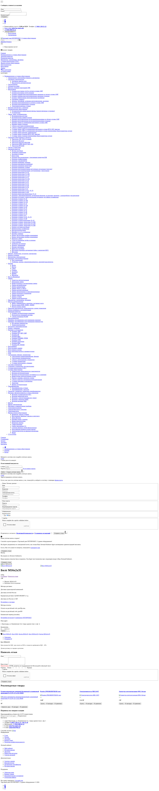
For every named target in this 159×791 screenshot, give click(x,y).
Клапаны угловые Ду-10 (19, 199)
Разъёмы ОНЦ (16, 340)
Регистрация (12, 33)
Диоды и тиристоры (14, 147)
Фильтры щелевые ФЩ (19, 401)
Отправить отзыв (6, 681)
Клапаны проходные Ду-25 (20, 182)
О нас (6, 735)
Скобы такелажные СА (19, 426)
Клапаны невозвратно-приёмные (22, 164)
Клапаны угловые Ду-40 (19, 212)
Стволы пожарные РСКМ (20, 316)
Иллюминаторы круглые (19, 116)
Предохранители (13, 318)
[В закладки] (7, 631)
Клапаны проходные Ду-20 (20, 180)
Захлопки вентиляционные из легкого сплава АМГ (28, 102)
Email (2, 11)
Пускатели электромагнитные (17, 326)
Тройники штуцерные (19, 243)
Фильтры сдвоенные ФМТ (20, 399)
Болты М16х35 (23, 634)
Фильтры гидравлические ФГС (21, 394)
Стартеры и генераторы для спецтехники (21, 366)
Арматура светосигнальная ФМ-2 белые (132, 691)
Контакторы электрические (16, 257)
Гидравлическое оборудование (17, 109)
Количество (4, 627)
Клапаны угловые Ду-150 (20, 205)
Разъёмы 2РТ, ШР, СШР (19, 333)
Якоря (14, 432)
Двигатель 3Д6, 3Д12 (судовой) (21, 139)
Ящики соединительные (19, 384)
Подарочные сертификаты (12, 764)
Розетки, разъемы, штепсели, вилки (23, 378)
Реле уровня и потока (15, 350)
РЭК (9, 353)
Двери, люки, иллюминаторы (17, 114)
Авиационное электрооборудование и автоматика (24, 78)
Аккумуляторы (12, 84)
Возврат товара (9, 774)
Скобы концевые (17, 424)
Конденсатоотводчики (19, 230)
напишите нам (35, 547)
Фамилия (5, 489)
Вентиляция (12, 89)
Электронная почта (8, 492)
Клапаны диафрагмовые (19, 159)
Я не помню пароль (29, 468)
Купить (3, 631)
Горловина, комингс (18, 99)
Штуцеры (15, 252)
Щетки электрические (15, 404)
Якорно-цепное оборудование (17, 413)
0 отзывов (4, 576)
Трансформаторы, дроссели (20, 389)
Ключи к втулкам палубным (20, 227)
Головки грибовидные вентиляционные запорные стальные (31, 96)
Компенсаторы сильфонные (20, 228)
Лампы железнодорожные (20, 290)
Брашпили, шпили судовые (20, 414)
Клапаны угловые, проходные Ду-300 (23, 225)
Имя (2, 9)
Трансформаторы (13, 386)
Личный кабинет (9, 31)
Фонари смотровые (18, 247)
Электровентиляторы (15, 408)
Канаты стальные (13, 255)
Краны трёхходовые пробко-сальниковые (25, 237)
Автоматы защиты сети (19, 81)
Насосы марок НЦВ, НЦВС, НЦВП (23, 305)
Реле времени (12, 346)
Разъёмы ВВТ (16, 336)
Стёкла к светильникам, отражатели (23, 359)
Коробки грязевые (17, 233)
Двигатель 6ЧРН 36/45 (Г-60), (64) (22, 144)
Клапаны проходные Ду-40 (20, 185)
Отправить (4, 17)
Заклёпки (15, 272)
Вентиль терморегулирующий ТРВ (19, 88)
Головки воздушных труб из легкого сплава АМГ (27, 91)
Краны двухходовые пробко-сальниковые (25, 235)
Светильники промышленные (21, 358)
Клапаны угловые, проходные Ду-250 (23, 224)
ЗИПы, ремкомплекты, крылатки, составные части (28, 303)
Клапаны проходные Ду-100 (21, 174)
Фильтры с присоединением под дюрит (24, 398)
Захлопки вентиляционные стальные (23, 104)
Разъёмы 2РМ (16, 331)
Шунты (10, 403)
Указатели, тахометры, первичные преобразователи (24, 391)
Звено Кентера (16, 418)
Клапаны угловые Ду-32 (19, 210)
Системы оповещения (15, 364)
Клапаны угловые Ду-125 (20, 202)
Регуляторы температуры (20, 323)
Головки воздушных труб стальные (23, 93)
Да (5, 515)
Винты (14, 267)
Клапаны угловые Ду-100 (20, 200)
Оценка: (3, 667)
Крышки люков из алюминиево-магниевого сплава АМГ (30, 122)
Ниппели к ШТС (17, 238)
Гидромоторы (16, 112)
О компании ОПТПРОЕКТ (23, 617)
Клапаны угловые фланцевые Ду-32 (23, 220)
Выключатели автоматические (21, 83)
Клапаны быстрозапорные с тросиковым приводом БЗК (29, 157)
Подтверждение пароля (9, 507)
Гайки (14, 268)
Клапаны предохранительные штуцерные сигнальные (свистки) (32, 169)
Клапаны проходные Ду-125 (21, 175)
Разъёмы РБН (16, 343)
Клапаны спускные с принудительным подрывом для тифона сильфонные (35, 197)
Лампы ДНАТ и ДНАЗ (19, 288)
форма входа (59, 480)
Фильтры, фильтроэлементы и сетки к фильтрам (23, 393)
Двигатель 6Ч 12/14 (18, 141)
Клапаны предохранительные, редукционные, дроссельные (30, 170)
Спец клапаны (16, 242)
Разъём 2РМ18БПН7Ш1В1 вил (50, 691)
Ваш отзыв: (4, 664)
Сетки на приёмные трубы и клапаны (24, 240)
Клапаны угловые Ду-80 (19, 219)
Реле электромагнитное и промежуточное (21, 351)
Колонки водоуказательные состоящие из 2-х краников (29, 374)
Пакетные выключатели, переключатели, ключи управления (27, 308)
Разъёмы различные (18, 341)
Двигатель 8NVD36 (18, 146)
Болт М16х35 (7, 634)
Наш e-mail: (14, 28)
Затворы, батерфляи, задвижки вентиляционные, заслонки (30, 101)
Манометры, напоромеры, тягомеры (19, 300)
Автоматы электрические (16, 79)
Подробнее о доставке (8, 602)
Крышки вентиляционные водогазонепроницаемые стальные (31, 121)
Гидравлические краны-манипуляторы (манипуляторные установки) (33, 111)
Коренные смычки (17, 423)
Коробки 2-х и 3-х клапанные (21, 232)
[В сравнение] (9, 631)
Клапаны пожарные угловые (21, 167)
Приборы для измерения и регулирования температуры (25, 321)
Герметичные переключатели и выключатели (26, 371)
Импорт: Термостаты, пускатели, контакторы (22, 253)
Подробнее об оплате (7, 617)
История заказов (9, 750)
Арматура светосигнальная (20, 280)
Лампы (10, 278)
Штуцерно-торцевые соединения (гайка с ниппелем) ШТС (30, 250)
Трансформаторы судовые (20, 388)
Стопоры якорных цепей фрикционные (24, 427)
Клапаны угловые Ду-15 (19, 204)
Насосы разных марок (19, 306)
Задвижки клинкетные (19, 152)
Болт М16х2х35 (34, 634)
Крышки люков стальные (20, 124)
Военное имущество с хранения (18, 107)
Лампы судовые (17, 296)
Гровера (14, 270)
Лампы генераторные (18, 287)
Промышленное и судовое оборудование (17, 76)
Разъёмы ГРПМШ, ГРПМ (20, 338)
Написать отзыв (13, 576)
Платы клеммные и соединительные (19, 310)
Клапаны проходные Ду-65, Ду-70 (22, 190)
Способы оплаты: (6, 730)
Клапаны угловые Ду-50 (19, 214)
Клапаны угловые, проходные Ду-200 (23, 222)
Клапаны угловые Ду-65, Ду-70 (21, 217)
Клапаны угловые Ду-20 (19, 207)
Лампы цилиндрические (19, 298)
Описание (7, 637)
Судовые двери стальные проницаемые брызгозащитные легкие (32, 136)
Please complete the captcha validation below (15, 520)
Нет (9, 515)
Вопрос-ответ (8, 740)
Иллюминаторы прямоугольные (22, 117)
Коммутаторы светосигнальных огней (24, 376)
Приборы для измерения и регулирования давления (24, 320)
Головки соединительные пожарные (23, 313)
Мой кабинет (8, 748)
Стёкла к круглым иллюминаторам (23, 126)
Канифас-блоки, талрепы (20, 419)
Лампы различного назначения (21, 293)
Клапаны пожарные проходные (22, 165)
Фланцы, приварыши (18, 245)
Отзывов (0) (8, 639)
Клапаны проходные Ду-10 (20, 172)
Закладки (7, 751)
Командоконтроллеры (18, 421)
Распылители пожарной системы (22, 315)
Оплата (6, 737)
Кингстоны (15, 156)
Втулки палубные (17, 151)
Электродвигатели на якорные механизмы (25, 431)
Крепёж (10, 263)
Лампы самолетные (18, 295)
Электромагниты (13, 411)
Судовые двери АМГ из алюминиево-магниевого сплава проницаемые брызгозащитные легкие (42, 131)
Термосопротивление (18, 325)
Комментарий (5, 15)
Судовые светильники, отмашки (22, 363)
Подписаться (6, 513)
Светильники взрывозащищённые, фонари (25, 356)
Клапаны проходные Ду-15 (20, 177)
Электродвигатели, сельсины (17, 409)
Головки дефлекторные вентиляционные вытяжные (28, 97)
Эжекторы (15, 383)
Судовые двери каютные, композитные (24, 132)
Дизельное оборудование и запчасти (19, 137)
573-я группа (12, 434)
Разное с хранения (14, 328)
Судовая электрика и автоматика (22, 381)
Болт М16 (15, 634)
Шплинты (15, 275)
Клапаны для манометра (19, 160)
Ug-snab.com (19, 780)
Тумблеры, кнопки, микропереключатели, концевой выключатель (32, 262)
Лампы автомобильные (19, 285)
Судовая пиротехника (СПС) (17, 368)
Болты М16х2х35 (44, 634)
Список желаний (9, 755)
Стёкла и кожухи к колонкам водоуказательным (27, 379)
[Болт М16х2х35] (20, 566)
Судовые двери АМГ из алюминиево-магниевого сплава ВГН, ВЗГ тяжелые (36, 129)
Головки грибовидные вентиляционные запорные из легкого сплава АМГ (35, 94)
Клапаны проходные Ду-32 (20, 184)
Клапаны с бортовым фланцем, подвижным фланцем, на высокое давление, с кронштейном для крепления (45, 195)
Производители (9, 763)
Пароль (3, 468)
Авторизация (12, 35)
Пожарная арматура (14, 311)
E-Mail (3, 466)
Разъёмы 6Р (15, 335)
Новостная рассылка (10, 753)
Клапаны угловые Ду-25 (19, 209)
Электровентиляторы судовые (21, 106)
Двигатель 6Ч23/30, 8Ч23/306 (21, 142)
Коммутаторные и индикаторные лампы (24, 283)
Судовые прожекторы (18, 361)
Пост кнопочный (17, 260)
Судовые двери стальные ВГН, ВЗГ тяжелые (26, 134)
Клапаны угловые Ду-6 (19, 215)
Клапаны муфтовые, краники (21, 162)
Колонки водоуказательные (20, 373)
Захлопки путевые (17, 154)
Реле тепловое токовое (15, 348)
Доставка (7, 739)
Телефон (5, 496)
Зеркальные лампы (18, 282)
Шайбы (14, 273)
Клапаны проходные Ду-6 (20, 189)
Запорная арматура (14, 149)
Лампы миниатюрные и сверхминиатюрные (26, 292)
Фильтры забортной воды (20, 396)
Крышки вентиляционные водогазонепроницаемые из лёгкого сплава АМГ (35, 119)
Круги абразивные (14, 277)
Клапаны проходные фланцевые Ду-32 (24, 194)
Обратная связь (9, 772)
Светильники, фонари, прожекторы (19, 355)
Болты (14, 265)
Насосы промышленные (15, 301)
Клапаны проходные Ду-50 (20, 187)
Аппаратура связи (13, 86)
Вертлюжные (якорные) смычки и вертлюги (26, 416)
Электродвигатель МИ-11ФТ (89, 691)
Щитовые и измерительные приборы (19, 406)
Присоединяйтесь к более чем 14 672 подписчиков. (17, 714)
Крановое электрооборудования (18, 258)
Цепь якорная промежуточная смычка (24, 429)
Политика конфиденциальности (14, 742)
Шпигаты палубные (18, 248)
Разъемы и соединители (15, 330)
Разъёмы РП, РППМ (18, 345)
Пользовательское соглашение (13, 776)
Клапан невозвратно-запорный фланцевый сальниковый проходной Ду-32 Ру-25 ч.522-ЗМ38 (20, 692)
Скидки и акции (9, 761)
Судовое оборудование (15, 369)
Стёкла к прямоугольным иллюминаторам (25, 127)
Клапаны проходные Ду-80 (20, 192)
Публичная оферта (10, 777)
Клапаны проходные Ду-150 (21, 179)
